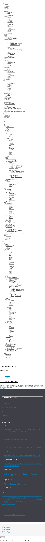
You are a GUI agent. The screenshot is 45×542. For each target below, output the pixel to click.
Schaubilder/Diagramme (11, 29)
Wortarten (9, 76)
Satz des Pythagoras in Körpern (15, 55)
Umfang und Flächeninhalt (14, 41)
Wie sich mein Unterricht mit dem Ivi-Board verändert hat (14, 515)
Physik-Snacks (7, 99)
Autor (29, 496)
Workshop (4, 504)
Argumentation (10, 82)
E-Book (38, 496)
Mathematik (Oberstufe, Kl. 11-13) (10, 57)
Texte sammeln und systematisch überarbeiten (13, 517)
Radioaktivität (10, 64)
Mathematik (11, 501)
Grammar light (10, 94)
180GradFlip (3, 496)
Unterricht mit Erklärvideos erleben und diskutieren (22, 448)
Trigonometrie (10, 56)
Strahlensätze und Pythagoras (12, 53)
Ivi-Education (7, 106)
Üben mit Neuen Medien (9, 110)
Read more (2, 388)
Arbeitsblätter (8, 236)
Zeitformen (9, 32)
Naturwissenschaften (8, 60)
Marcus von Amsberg (7, 377)
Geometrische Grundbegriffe (12, 38)
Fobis (4, 101)
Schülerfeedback (37, 501)
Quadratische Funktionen (12, 48)
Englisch (6, 34)
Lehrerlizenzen (7, 114)
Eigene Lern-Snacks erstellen (10, 104)
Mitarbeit (15, 501)
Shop (3, 113)
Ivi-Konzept (7, 8)
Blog (3, 9)
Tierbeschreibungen (11, 92)
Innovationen (7, 376)
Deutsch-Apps (7, 70)
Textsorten (9, 31)
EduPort (9, 14)
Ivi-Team (6, 7)
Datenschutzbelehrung (10, 127)
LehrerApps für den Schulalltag (10, 107)
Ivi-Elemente (7, 6)
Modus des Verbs (10, 24)
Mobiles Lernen (19, 501)
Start (3, 2)
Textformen (9, 77)
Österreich (13, 504)
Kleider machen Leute (11, 72)
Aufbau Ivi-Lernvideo (24, 496)
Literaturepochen (10, 23)
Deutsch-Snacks (9, 204)
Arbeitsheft (12, 496)
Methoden (6, 59)
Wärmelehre (9, 65)
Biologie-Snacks (7, 81)
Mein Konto (7, 117)
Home (1, 362)
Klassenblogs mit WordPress (11, 232)
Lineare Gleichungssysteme (13, 168)
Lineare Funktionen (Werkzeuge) (15, 45)
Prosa (8, 25)
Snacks (4, 80)
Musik (6, 58)
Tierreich (9, 69)
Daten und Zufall (10, 40)
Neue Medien (27, 501)
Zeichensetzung (10, 33)
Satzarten (9, 88)
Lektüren (9, 86)
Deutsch (6, 16)
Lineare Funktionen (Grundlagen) (15, 44)
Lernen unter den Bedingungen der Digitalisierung (13, 108)
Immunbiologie (10, 63)
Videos (4, 10)
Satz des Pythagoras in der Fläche (16, 177)
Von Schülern (5, 112)
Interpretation (10, 21)
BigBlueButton (10, 12)
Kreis (8, 46)
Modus (23, 501)
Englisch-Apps (7, 79)
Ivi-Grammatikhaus (9, 381)
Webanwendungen (11, 15)
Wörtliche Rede (11, 213)
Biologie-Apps (7, 67)
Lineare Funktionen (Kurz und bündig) (16, 43)
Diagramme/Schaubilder (11, 83)
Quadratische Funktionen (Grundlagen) (16, 49)
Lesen (10, 145)
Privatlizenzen (7, 115)
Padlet (9, 13)
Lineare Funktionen (11, 42)
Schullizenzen (7, 116)
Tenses (9, 95)
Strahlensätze (12, 54)
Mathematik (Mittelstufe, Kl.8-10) (10, 39)
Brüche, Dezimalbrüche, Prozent (13, 37)
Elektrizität (9, 61)
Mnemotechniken (11, 182)
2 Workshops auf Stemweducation (16, 439)
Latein (6, 36)
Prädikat (30, 501)
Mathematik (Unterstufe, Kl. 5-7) (11, 159)
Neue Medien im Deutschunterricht (11, 109)
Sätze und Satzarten (11, 75)
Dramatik (9, 18)
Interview (34, 497)
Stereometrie (10, 52)
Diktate (11, 27)
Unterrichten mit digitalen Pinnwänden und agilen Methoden (15, 111)
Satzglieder (9, 28)
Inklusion (30, 497)
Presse (7, 131)
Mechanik (10, 186)
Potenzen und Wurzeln (11, 50)
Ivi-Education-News (8, 5)
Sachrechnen (10, 51)
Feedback (6, 497)
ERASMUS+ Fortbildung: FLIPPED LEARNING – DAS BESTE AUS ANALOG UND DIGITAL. (22, 430)
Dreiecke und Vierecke (12, 163)
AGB (3, 411)
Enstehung (40, 496)
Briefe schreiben (10, 71)
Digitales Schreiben (8, 102)
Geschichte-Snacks (8, 97)
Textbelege (9, 30)
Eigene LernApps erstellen (9, 103)
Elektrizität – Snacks (11, 100)
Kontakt (6, 4)
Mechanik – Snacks (12, 223)
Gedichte (9, 19)
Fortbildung (23, 498)
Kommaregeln (10, 85)
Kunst (6, 35)
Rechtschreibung (10, 26)
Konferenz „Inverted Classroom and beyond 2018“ (22, 456)
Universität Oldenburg (10, 502)
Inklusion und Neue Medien (9, 105)
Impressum (6, 403)
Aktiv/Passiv (10, 17)
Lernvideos (34, 500)
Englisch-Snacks (8, 93)
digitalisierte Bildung (34, 496)
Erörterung (9, 84)
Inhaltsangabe (10, 20)
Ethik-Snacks (7, 96)
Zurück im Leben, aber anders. (9, 516)
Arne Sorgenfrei (17, 496)
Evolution (9, 68)
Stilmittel (9, 90)
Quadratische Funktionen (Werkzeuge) (17, 172)
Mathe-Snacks (7, 98)
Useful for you (11, 218)
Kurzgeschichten (10, 22)
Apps (3, 66)
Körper (9, 47)
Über (3, 3)
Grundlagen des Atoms (11, 62)
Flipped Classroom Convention (15, 484)
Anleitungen (7, 11)
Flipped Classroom (9, 227)
